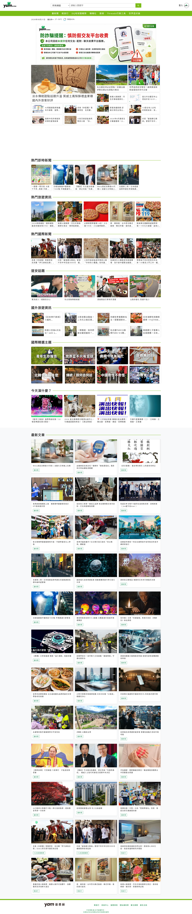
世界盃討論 (134, 13)
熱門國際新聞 (41, 234)
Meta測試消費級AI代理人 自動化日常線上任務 (52, 466)
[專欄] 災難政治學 (84, 732)
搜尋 (102, 13)
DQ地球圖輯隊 (79, 13)
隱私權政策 (124, 905)
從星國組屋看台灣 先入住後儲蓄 (89, 808)
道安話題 (38, 271)
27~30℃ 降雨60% (65, 19)
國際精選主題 (41, 342)
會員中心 (105, 905)
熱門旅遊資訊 (41, 197)
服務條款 (114, 905)
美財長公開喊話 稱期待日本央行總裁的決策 (137, 580)
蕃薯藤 (9, 5)
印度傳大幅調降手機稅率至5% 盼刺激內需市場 (139, 694)
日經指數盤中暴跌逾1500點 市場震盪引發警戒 (51, 618)
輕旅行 (65, 13)
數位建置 (134, 905)
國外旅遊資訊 (41, 307)
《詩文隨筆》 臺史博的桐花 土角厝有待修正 (138, 466)
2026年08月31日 (38, 19)
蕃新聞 (55, 13)
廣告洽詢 (143, 905)
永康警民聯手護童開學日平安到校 (46, 732)
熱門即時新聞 (41, 160)
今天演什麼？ (41, 390)
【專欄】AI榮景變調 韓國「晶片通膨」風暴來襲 (52, 656)
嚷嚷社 (93, 13)
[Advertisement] (91, 142)
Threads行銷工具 (116, 13)
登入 (181, 5)
